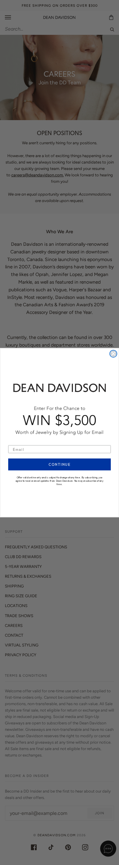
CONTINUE (60, 464)
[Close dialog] (113, 353)
